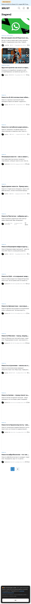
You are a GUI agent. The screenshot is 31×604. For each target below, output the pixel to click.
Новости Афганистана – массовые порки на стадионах (15, 306)
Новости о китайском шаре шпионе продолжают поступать (15, 127)
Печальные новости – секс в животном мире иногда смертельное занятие (15, 157)
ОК (15, 600)
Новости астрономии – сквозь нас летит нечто (15, 365)
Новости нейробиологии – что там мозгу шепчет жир (15, 454)
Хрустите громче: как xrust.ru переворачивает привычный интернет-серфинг (15, 68)
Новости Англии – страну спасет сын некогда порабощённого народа (15, 395)
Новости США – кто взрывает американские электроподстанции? (15, 276)
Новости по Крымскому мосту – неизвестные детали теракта (15, 425)
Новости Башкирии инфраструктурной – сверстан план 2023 (15, 247)
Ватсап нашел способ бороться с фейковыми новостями (15, 38)
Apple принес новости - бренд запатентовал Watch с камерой (15, 186)
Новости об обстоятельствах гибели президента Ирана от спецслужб (15, 97)
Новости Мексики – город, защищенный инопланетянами (15, 336)
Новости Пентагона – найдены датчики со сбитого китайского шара (15, 216)
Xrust (6, 8)
